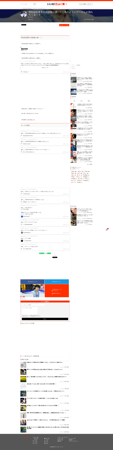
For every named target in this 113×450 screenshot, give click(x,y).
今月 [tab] (81, 101)
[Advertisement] (44, 30)
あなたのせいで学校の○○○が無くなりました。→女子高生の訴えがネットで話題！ (46, 420)
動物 (74, 177)
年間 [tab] (89, 101)
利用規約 (71, 439)
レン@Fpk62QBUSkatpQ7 (28, 224)
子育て (87, 178)
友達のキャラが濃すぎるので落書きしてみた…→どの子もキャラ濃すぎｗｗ (45, 362)
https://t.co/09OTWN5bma (52, 65)
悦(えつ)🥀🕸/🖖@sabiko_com (28, 151)
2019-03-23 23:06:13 (33, 189)
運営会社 (59, 441)
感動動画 (86, 177)
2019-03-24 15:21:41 (33, 244)
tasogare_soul (23, 197)
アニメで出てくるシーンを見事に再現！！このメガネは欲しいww (42, 398)
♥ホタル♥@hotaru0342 (27, 248)
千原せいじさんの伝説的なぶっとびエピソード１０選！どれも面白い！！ (85, 122)
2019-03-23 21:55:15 (34, 197)
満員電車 (87, 180)
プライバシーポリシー (73, 441)
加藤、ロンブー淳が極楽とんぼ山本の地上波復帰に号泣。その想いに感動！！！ (85, 153)
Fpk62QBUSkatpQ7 (24, 219)
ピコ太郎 (81, 178)
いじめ (74, 180)
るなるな (61, 367)
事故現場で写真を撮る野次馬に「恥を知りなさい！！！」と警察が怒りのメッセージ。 (85, 147)
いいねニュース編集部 (81, 81)
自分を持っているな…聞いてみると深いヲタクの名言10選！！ (41, 384)
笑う (80, 173)
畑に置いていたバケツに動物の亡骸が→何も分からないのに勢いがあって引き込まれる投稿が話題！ (48, 427)
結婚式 (80, 182)
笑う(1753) (86, 19)
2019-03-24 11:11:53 (34, 139)
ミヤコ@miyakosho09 (27, 240)
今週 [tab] (74, 101)
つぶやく (54, 255)
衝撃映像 (86, 175)
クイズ (74, 182)
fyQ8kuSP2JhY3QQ (24, 131)
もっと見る (89, 164)
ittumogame (23, 189)
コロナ (80, 175)
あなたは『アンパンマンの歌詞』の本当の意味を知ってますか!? (85, 134)
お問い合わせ (60, 439)
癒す (74, 173)
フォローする (26, 61)
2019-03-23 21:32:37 (35, 228)
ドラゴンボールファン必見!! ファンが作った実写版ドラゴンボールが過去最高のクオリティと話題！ (85, 90)
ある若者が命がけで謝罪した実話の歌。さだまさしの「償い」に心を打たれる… (85, 117)
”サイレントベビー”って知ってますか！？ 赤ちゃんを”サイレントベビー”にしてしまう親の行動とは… (85, 210)
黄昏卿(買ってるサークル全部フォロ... (30, 201)
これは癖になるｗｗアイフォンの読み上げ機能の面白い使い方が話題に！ (85, 128)
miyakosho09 (23, 236)
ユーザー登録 (82, 4)
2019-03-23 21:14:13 (31, 61)
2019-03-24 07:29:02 (36, 131)
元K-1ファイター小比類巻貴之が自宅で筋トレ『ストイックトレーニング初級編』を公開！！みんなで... (85, 221)
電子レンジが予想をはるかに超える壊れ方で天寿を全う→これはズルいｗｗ (45, 369)
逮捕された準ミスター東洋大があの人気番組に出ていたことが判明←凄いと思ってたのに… (85, 141)
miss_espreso (23, 139)
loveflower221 (23, 205)
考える (81, 171)
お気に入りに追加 (64, 25)
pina (85, 87)
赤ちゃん (80, 177)
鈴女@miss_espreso (27, 143)
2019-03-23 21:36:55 (33, 236)
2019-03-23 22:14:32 (33, 205)
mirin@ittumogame (26, 193)
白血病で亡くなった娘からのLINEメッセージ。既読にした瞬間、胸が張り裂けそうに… (85, 78)
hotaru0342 (23, 244)
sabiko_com (23, 147)
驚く (74, 175)
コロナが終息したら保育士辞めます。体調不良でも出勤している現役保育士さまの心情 (85, 84)
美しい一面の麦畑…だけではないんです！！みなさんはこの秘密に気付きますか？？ (47, 376)
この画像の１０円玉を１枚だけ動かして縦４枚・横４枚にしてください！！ (85, 104)
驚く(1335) (91, 19)
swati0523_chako (24, 228)
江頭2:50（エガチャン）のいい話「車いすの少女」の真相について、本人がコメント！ (85, 111)
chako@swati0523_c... (27, 232)
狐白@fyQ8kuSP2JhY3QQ (28, 135)
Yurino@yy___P (26, 71)
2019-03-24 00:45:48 (35, 219)
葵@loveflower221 (26, 216)
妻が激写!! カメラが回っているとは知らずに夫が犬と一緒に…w (84, 215)
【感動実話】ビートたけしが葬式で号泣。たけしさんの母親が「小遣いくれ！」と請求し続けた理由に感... (85, 159)
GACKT (80, 180)
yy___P (22, 61)
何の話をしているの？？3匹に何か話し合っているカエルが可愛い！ (43, 405)
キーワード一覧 (72, 438)
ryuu (87, 224)
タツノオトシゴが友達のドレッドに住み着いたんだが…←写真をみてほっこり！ (46, 391)
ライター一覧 (60, 438)
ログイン (89, 4)
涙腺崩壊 (75, 178)
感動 (75, 171)
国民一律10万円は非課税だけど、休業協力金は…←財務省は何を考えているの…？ (46, 412)
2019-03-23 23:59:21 (33, 147)
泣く (86, 173)
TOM (87, 107)
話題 (87, 171)
